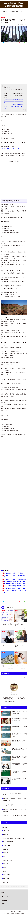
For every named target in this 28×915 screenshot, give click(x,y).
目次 (4, 904)
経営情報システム (7, 860)
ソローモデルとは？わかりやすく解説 (14, 588)
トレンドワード (7, 831)
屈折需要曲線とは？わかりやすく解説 (14, 581)
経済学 (5, 867)
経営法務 (5, 864)
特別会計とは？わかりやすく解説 (11, 148)
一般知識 (5, 834)
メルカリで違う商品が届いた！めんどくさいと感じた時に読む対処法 (14, 805)
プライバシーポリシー (11, 911)
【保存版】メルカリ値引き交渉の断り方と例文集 (14, 816)
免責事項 (5, 900)
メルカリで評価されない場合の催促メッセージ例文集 (14, 794)
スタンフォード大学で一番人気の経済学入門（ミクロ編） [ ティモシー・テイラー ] (13, 101)
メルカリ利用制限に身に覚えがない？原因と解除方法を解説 (14, 810)
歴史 (4, 856)
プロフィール (6, 896)
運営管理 (5, 882)
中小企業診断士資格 (8, 842)
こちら (15, 701)
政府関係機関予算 (12, 596)
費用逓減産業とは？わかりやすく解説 (14, 583)
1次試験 (3, 17)
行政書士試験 (6, 874)
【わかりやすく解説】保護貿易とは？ (14, 586)
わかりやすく (4, 596)
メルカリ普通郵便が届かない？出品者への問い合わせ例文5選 (14, 799)
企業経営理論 (6, 845)
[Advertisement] (14, 66)
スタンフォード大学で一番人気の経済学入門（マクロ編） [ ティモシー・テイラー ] (13, 106)
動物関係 (5, 849)
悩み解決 (5, 853)
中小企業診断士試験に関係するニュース (13, 838)
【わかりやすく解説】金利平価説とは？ (15, 579)
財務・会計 (6, 878)
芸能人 (5, 871)
